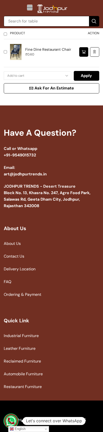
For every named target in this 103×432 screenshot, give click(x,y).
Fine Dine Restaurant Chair (48, 49)
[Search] (94, 21)
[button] (29, 7)
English (20, 429)
